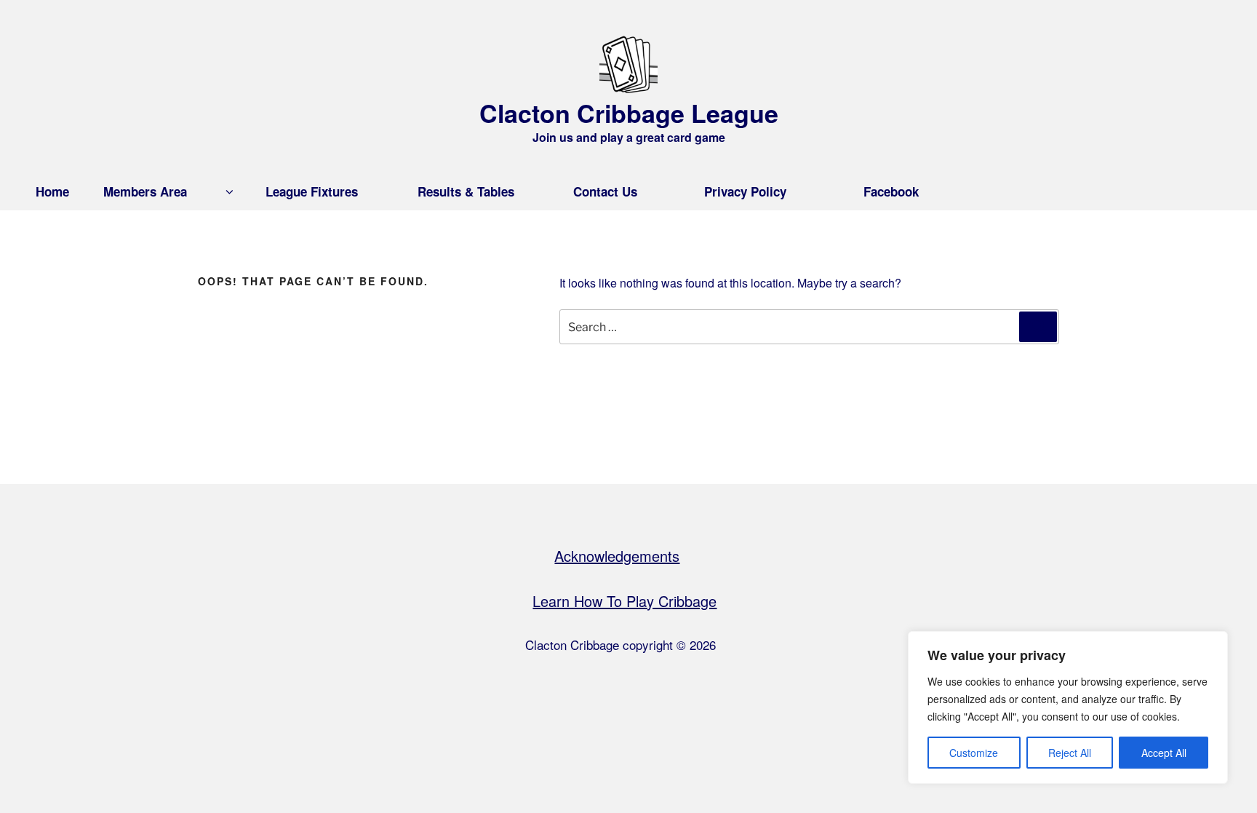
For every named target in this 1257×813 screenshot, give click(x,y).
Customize (973, 752)
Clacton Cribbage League (628, 112)
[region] (1068, 707)
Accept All (1163, 752)
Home (52, 191)
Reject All (1069, 752)
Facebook (891, 191)
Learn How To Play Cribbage (624, 600)
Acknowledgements (616, 555)
